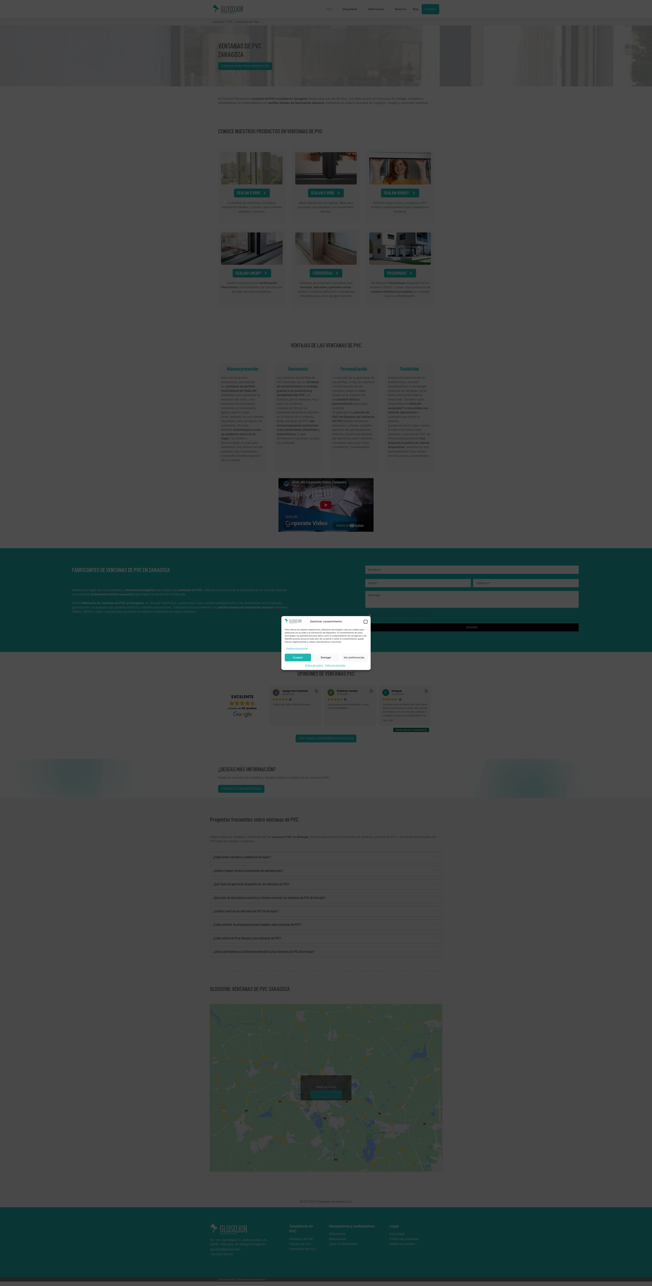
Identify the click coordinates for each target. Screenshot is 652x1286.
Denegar (326, 657)
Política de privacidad (335, 665)
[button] (365, 621)
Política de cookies (314, 665)
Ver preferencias (354, 657)
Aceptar (298, 657)
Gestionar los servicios (297, 648)
